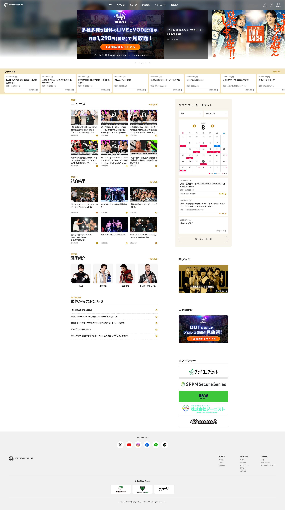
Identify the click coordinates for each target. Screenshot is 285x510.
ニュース (133, 5)
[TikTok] (164, 444)
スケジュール (160, 5)
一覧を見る (277, 71)
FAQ (262, 460)
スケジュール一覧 (203, 239)
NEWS (242, 460)
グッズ (221, 463)
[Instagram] (138, 444)
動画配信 (222, 465)
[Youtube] (129, 444)
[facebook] (147, 444)
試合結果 (146, 5)
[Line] (155, 444)
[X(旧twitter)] (120, 444)
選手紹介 (174, 5)
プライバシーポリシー (268, 465)
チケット (222, 460)
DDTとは (121, 5)
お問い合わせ (265, 462)
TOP (110, 5)
